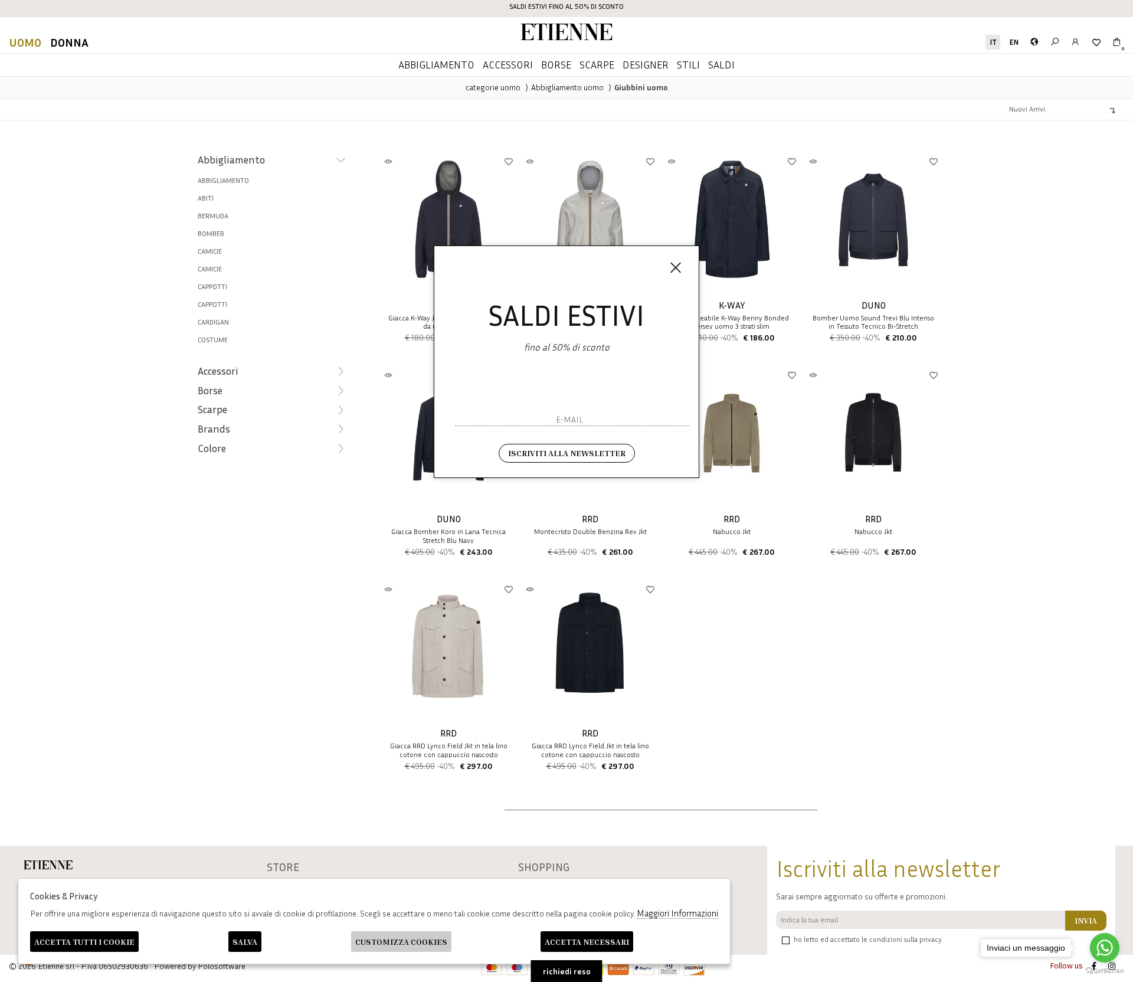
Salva (245, 942)
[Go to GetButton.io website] (1105, 970)
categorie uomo (493, 87)
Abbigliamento (436, 64)
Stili (688, 64)
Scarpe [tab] (212, 409)
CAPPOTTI (212, 304)
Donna (69, 42)
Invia (1086, 920)
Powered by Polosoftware (199, 966)
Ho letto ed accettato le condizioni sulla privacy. (868, 939)
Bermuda (213, 215)
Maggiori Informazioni (677, 913)
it (993, 42)
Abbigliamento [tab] (231, 159)
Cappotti (212, 286)
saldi (721, 64)
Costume (213, 339)
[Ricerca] (1054, 42)
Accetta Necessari (587, 942)
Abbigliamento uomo (567, 87)
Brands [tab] (214, 429)
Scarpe (596, 64)
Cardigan (213, 321)
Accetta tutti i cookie (84, 942)
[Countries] (1034, 42)
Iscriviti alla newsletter (567, 453)
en (1014, 42)
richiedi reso (567, 971)
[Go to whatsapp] (1104, 948)
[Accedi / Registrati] (1075, 42)
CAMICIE (210, 251)
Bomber (211, 233)
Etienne (566, 34)
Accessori (508, 64)
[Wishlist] (1096, 42)
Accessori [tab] (218, 371)
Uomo (25, 42)
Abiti (206, 198)
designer (646, 64)
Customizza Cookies (401, 942)
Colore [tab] (212, 448)
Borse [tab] (210, 390)
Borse (556, 64)
